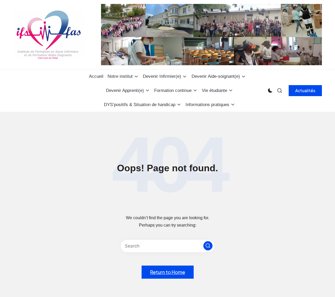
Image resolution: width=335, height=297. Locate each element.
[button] (305, 90)
